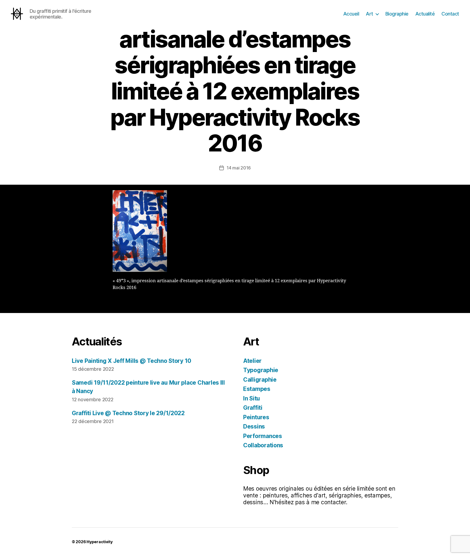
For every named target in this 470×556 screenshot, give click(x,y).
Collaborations (263, 445)
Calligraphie (260, 379)
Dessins (254, 426)
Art (369, 14)
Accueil (351, 14)
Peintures (256, 417)
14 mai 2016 (239, 168)
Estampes (256, 388)
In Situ (251, 398)
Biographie (397, 14)
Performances (262, 436)
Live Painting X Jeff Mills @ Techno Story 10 (131, 360)
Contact (450, 14)
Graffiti (252, 407)
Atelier (252, 360)
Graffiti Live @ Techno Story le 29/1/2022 (128, 413)
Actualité (425, 14)
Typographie (260, 370)
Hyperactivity (99, 541)
